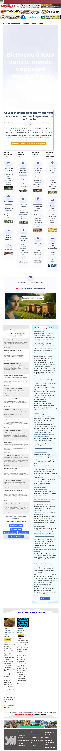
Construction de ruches (40, 487)
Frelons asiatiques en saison (41, 389)
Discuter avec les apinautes (8, 237)
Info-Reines (24, 533)
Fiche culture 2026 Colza (10, 468)
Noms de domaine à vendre (20, 630)
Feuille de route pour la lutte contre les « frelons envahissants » (13, 350)
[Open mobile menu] (2, 2)
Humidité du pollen (39, 378)
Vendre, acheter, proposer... (52, 208)
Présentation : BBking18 (40, 401)
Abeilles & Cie (16, 529)
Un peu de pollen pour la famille (12, 480)
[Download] (24, 339)
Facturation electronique (41, 452)
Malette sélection (8, 442)
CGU (46, 737)
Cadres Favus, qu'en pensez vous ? (43, 343)
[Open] (26, 339)
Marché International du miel (23, 238)
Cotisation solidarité (40, 526)
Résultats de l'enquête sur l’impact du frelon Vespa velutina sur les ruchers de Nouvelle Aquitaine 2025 (13, 430)
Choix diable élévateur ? (40, 422)
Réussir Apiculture (17, 537)
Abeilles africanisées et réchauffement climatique (13, 388)
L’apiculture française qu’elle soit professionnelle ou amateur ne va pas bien (13, 409)
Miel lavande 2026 (39, 331)
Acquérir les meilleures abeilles (38, 170)
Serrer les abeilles (39, 477)
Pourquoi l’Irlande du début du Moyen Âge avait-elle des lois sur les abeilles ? (13, 363)
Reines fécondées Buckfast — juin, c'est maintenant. (9, 632)
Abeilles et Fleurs (10, 533)
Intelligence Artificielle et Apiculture (30, 282)
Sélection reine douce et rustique (42, 454)
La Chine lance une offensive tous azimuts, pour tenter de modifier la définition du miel (13, 375)
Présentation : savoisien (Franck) (43, 563)
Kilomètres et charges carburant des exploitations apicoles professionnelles (13, 455)
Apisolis (37, 413)
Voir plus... (45, 598)
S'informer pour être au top (52, 170)
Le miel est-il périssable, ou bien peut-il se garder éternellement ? (13, 420)
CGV (51, 737)
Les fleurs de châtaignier (41, 489)
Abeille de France (16, 525)
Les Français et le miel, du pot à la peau (13, 503)
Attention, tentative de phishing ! (43, 366)
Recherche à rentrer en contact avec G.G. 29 (45, 574)
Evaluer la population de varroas (12, 340)
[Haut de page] (58, 748)
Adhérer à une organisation (52, 245)
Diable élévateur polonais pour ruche (43, 448)
